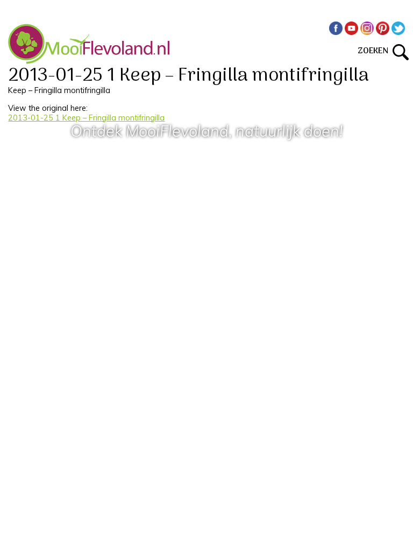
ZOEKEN (375, 51)
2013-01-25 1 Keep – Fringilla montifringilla (86, 118)
